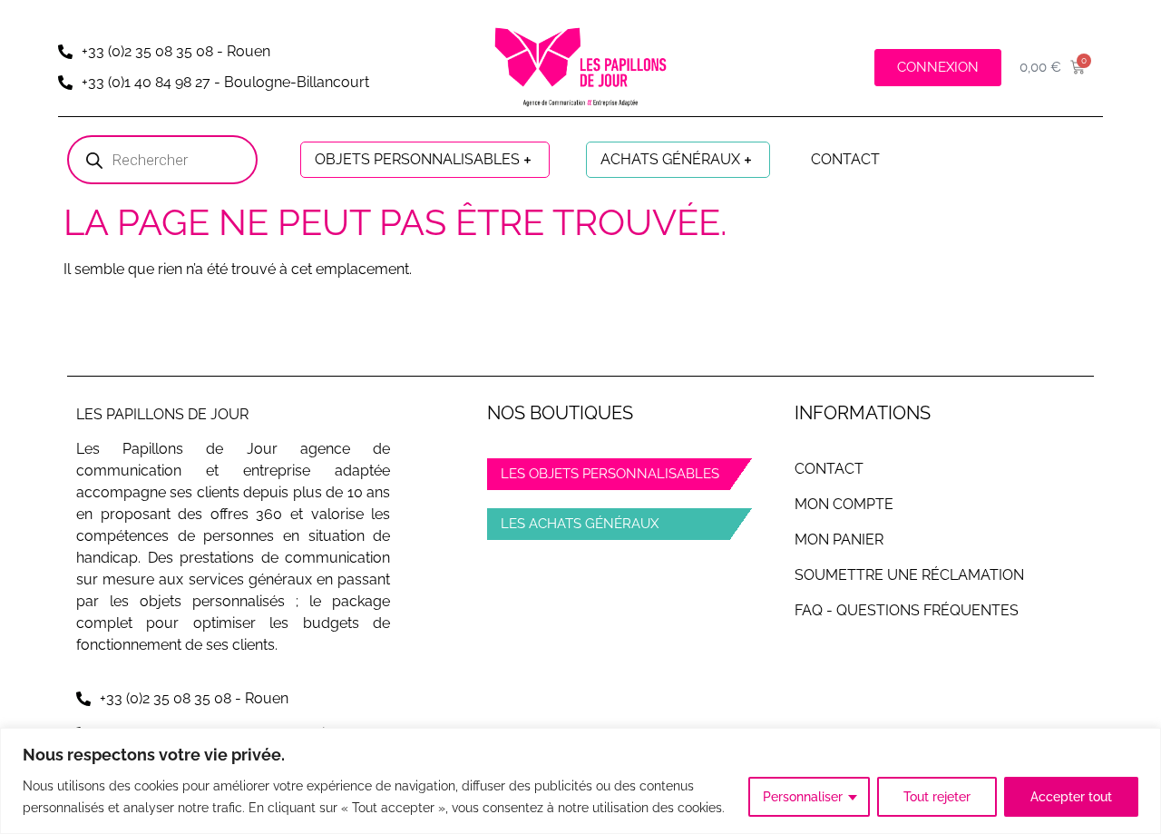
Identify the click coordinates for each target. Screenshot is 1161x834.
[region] (580, 781)
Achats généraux (670, 159)
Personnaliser (803, 797)
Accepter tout (1071, 797)
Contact (845, 159)
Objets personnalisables (417, 159)
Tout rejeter (937, 797)
